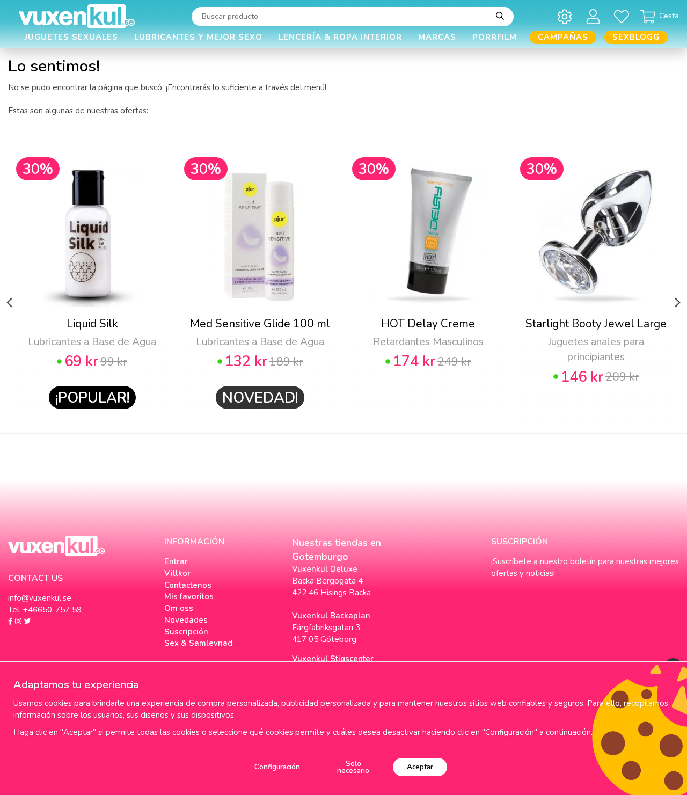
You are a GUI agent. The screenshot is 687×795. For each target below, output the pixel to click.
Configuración (277, 767)
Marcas (437, 37)
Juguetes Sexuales (71, 37)
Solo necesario (353, 767)
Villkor (177, 573)
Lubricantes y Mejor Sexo (198, 37)
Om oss (178, 608)
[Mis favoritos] (623, 16)
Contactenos (187, 585)
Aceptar (420, 767)
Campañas (563, 37)
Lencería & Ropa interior (340, 37)
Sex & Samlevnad (198, 643)
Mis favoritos (189, 596)
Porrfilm (494, 37)
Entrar (176, 561)
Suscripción (186, 631)
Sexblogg (636, 37)
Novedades (186, 620)
